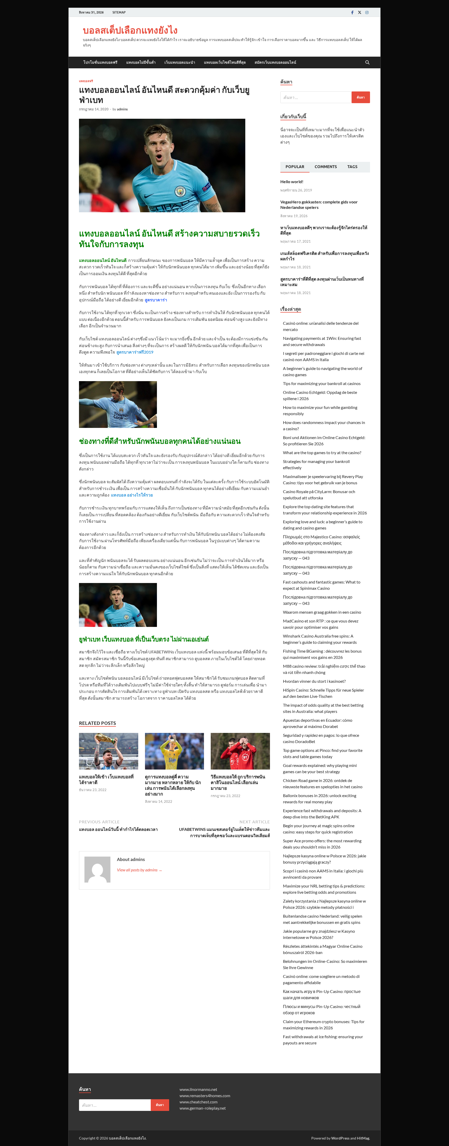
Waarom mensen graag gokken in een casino (322, 612)
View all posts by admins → (139, 869)
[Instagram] (367, 12)
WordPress (340, 1138)
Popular (295, 166)
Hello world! (291, 181)
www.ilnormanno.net (198, 1089)
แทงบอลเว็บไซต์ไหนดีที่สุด (225, 62)
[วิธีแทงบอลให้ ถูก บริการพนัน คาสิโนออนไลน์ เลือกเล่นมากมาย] (240, 752)
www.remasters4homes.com (205, 1095)
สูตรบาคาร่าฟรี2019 (134, 351)
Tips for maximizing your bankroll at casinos (322, 383)
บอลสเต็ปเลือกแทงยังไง (130, 30)
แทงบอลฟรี (86, 81)
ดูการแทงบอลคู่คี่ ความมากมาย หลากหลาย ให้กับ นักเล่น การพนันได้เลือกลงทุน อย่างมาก (173, 785)
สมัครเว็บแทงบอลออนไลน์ (275, 62)
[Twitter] (359, 12)
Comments (326, 166)
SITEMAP (119, 12)
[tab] (294, 167)
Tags (352, 166)
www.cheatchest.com (198, 1101)
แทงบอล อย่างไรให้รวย (132, 494)
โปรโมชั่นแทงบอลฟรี (100, 62)
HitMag (363, 1138)
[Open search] (367, 63)
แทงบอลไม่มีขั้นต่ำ (141, 62)
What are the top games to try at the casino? (322, 452)
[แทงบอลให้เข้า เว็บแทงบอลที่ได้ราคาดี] (108, 752)
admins (122, 109)
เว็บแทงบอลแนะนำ (179, 62)
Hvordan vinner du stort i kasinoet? (314, 681)
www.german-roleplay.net (203, 1107)
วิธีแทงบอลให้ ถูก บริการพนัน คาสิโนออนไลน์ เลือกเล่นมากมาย (238, 782)
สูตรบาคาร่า (156, 299)
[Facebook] (352, 12)
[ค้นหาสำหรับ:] (325, 97)
